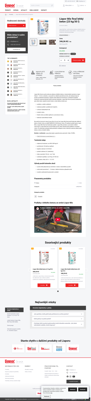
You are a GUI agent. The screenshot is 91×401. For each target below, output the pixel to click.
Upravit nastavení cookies (33, 399)
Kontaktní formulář (73, 381)
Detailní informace (63, 35)
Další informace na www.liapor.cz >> (46, 136)
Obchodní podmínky (9, 378)
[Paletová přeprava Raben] (40, 393)
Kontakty (7, 374)
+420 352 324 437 (15, 44)
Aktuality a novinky (29, 369)
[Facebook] (67, 376)
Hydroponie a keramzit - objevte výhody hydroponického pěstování (16, 110)
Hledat (52, 5)
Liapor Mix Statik (50, 133)
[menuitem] (8, 10)
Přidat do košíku (77, 60)
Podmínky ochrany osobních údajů (12, 380)
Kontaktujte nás (16, 49)
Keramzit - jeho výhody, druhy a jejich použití (15, 107)
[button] (58, 291)
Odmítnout (72, 389)
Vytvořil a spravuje (66, 399)
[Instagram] (70, 376)
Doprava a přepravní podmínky (12, 371)
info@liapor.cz (14, 41)
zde (51, 393)
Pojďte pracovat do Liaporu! (39, 388)
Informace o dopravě (64, 56)
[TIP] (44, 257)
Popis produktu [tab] (57, 85)
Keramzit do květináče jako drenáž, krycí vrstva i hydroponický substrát (16, 104)
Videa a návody (28, 371)
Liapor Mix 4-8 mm (53, 121)
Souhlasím (82, 389)
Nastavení (46, 396)
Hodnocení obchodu (9, 376)
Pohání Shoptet (80, 399)
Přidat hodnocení (12, 25)
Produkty (40, 196)
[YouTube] (73, 376)
